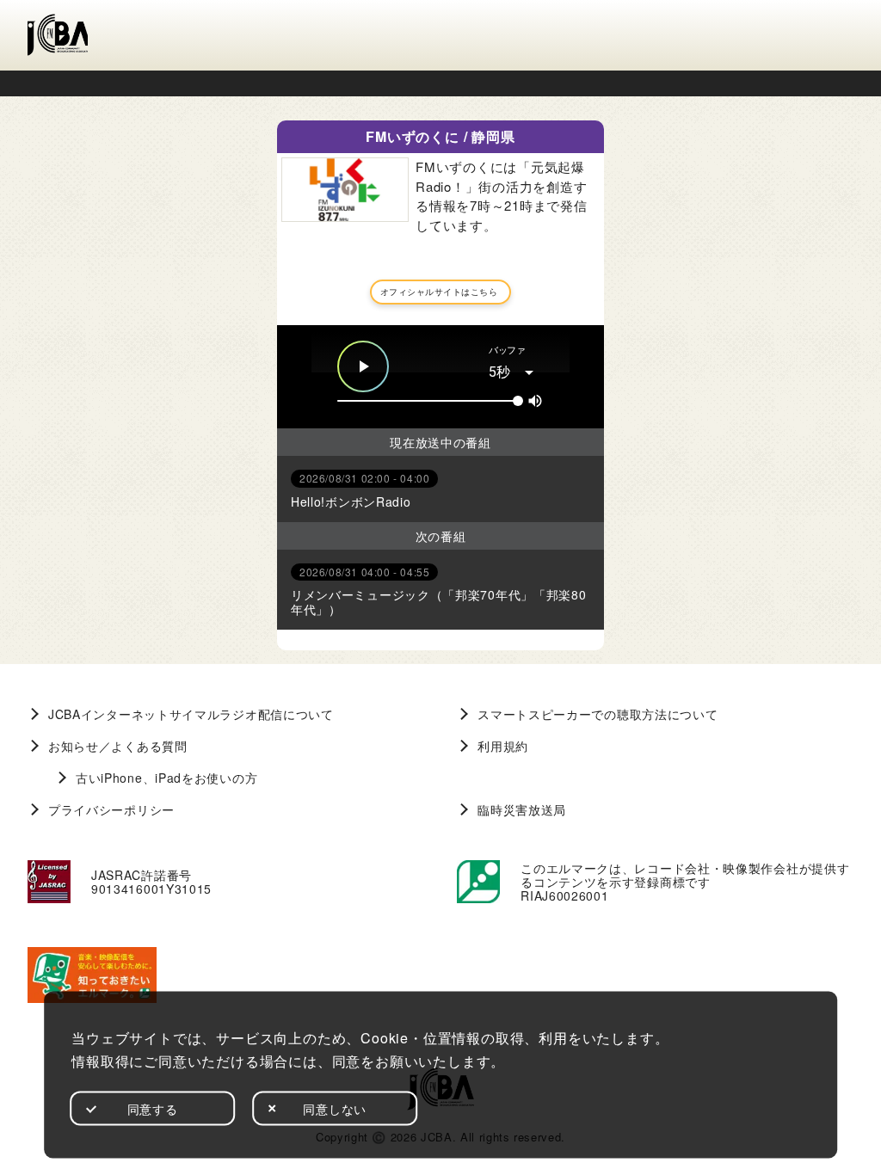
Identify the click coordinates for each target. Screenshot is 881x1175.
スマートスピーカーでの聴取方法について (597, 714)
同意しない (335, 1108)
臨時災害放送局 (521, 809)
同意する (152, 1108)
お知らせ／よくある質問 (118, 745)
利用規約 (502, 745)
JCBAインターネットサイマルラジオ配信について (191, 714)
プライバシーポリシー (111, 809)
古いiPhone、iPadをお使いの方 (166, 777)
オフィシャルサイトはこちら (439, 292)
